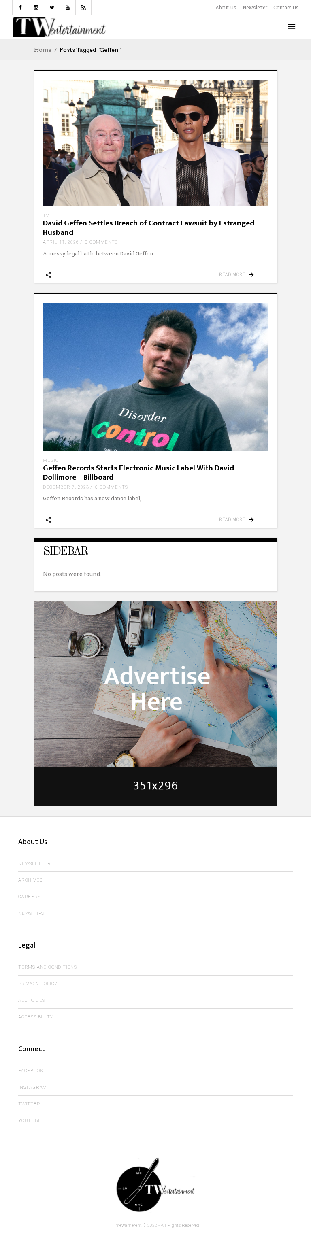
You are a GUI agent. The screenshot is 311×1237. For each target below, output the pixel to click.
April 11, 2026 (61, 242)
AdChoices (31, 1000)
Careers (29, 896)
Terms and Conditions (47, 967)
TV (46, 215)
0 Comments (101, 242)
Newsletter (255, 7)
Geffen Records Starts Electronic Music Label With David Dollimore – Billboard (138, 473)
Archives (30, 880)
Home (42, 50)
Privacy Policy (38, 983)
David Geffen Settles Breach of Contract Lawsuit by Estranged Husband (148, 228)
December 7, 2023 (66, 487)
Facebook (30, 1070)
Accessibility (35, 1017)
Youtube (29, 1120)
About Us (225, 7)
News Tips (31, 913)
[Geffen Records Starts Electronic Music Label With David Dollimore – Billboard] (155, 377)
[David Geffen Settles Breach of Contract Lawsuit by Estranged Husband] (155, 143)
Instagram (32, 1087)
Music (51, 460)
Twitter (29, 1104)
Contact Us (286, 7)
